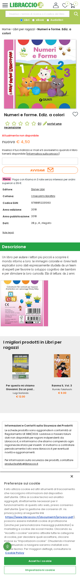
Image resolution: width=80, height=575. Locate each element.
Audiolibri (56, 20)
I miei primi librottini (43, 196)
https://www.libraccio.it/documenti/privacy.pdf (39, 517)
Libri (26, 20)
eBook (39, 20)
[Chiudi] (72, 476)
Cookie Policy (14, 553)
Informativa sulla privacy (43, 153)
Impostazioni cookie (40, 570)
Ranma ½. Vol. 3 (62, 385)
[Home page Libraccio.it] (26, 7)
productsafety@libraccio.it (21, 464)
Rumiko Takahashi (62, 389)
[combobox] (37, 14)
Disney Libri (38, 189)
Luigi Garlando (21, 393)
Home (6, 29)
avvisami (37, 170)
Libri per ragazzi (24, 29)
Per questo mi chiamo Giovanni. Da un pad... (20, 387)
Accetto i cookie (40, 561)
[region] (40, 523)
